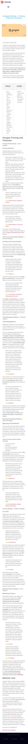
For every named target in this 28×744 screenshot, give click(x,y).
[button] (8, 7)
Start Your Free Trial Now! (9, 730)
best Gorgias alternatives (18, 699)
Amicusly (20, 674)
